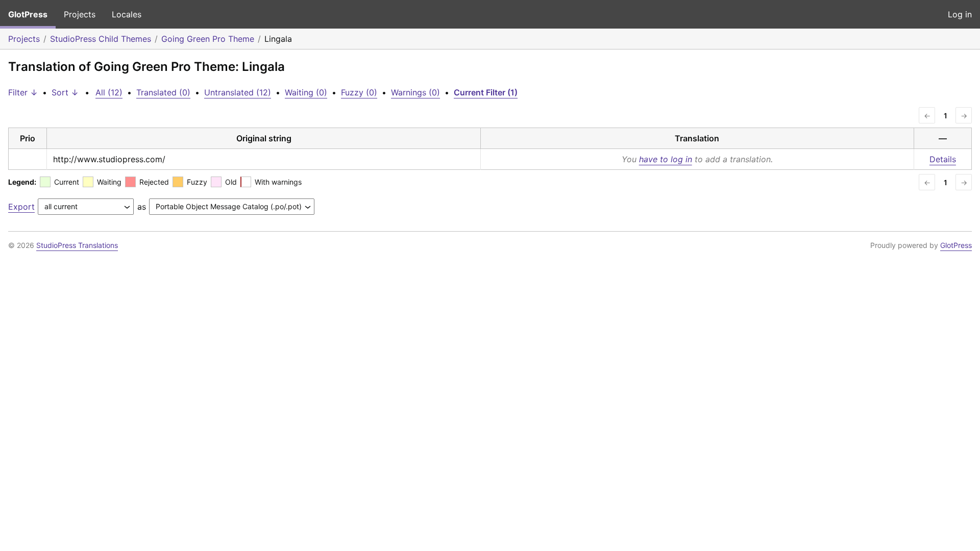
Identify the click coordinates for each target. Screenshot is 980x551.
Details (942, 159)
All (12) (108, 92)
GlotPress (27, 14)
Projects (79, 14)
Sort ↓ (65, 92)
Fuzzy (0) (359, 92)
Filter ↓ (23, 92)
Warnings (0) (415, 92)
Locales (126, 14)
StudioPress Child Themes (100, 39)
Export (21, 207)
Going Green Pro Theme (207, 39)
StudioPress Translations (77, 245)
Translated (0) (163, 92)
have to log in (665, 159)
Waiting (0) (306, 92)
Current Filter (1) (486, 92)
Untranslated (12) (237, 92)
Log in (960, 14)
